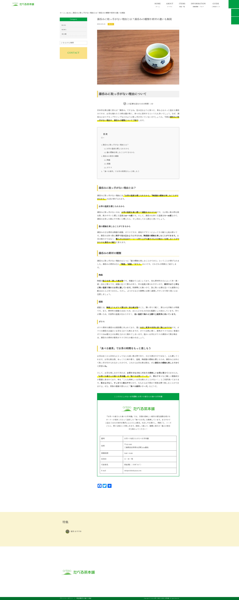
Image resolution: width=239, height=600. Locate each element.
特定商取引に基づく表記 (84, 598)
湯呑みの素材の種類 (111, 156)
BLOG (111, 24)
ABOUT (169, 4)
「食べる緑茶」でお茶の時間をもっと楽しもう (121, 171)
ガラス (109, 168)
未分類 (64, 34)
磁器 (108, 164)
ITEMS (182, 4)
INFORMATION (198, 4)
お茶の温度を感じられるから (117, 149)
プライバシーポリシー (66, 598)
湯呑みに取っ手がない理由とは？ (116, 145)
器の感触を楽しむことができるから (121, 152)
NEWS (64, 30)
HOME (158, 4)
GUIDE (216, 4)
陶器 (108, 160)
